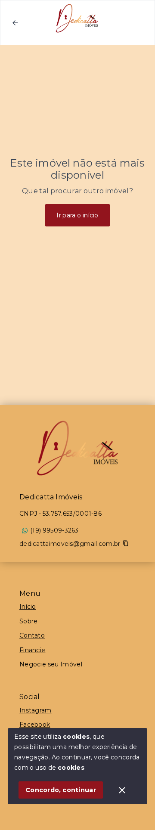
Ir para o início (77, 215)
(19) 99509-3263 (54, 530)
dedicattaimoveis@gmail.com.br (70, 543)
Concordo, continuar (60, 790)
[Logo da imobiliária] (77, 448)
